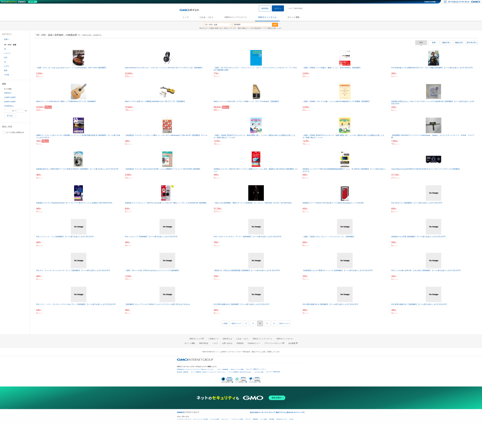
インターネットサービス (184, 419)
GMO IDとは (227, 339)
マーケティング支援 (237, 419)
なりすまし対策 (259, 372)
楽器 (5, 70)
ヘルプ (290, 8)
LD (5, 62)
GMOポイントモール (267, 17)
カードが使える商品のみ (15, 132)
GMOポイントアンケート (236, 17)
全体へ (6, 39)
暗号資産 (271, 419)
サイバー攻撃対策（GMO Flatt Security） (240, 372)
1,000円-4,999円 (10, 97)
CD (5, 49)
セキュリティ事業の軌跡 (273, 371)
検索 (275, 25)
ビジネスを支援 (214, 419)
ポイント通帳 (293, 17)
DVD (5, 57)
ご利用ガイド (213, 339)
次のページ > (284, 323)
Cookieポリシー (254, 343)
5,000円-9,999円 (10, 102)
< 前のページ (236, 323)
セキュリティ (225, 419)
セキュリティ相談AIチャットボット (256, 369)
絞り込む (10, 116)
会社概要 (291, 343)
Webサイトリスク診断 (237, 369)
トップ (186, 17)
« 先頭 (225, 323)
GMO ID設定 (298, 8)
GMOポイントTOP (196, 339)
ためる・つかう (207, 17)
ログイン (277, 8)
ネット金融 (263, 419)
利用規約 (240, 343)
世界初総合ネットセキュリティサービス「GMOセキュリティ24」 (195, 369)
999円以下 (8, 93)
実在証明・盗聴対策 (182, 372)
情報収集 (255, 419)
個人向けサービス (282, 419)
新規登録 (264, 8)
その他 (6, 75)
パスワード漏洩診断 (222, 369)
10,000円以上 (9, 106)
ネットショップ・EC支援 (200, 419)
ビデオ (6, 66)
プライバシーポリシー (273, 343)
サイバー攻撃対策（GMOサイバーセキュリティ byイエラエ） (208, 372)
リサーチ (247, 419)
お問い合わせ (227, 343)
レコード (7, 53)
